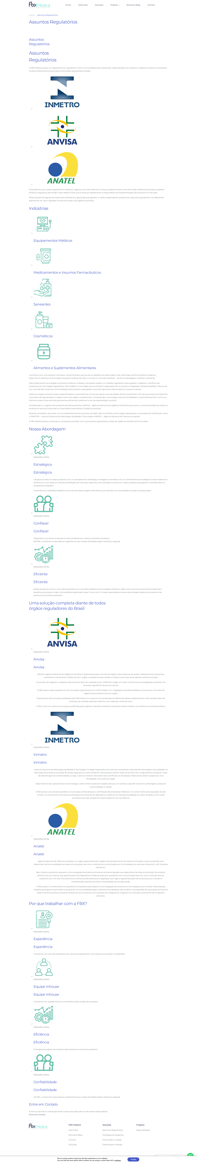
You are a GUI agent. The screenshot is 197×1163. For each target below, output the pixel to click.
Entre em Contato (37, 1115)
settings (118, 1160)
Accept (133, 1159)
